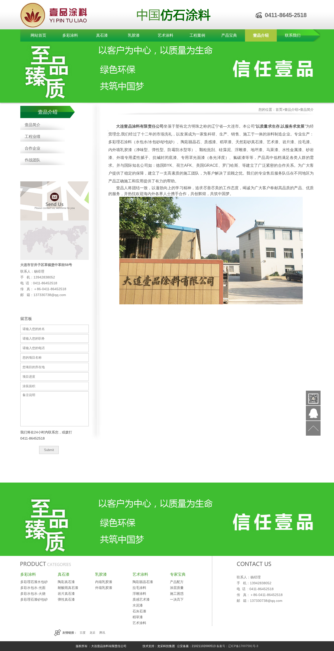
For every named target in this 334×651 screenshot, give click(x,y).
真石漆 (102, 35)
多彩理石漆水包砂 (34, 582)
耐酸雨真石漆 (68, 588)
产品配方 (177, 582)
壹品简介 (32, 125)
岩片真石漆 (66, 594)
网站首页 (38, 35)
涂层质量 (177, 588)
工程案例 (197, 35)
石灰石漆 (139, 611)
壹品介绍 (261, 35)
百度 (83, 632)
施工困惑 (177, 594)
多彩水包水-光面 (32, 588)
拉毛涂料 (139, 588)
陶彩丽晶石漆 (143, 582)
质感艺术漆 (141, 599)
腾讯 (102, 632)
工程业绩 (32, 136)
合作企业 (32, 148)
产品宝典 (229, 35)
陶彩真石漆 (66, 582)
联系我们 (293, 35)
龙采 (92, 632)
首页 (279, 109)
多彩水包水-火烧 (32, 594)
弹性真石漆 (66, 599)
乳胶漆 (134, 35)
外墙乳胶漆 (103, 588)
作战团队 (32, 160)
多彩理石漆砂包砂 (34, 599)
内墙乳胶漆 (103, 582)
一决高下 (177, 599)
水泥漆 (138, 605)
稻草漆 (138, 617)
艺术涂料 (165, 35)
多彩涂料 (70, 35)
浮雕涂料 (139, 594)
